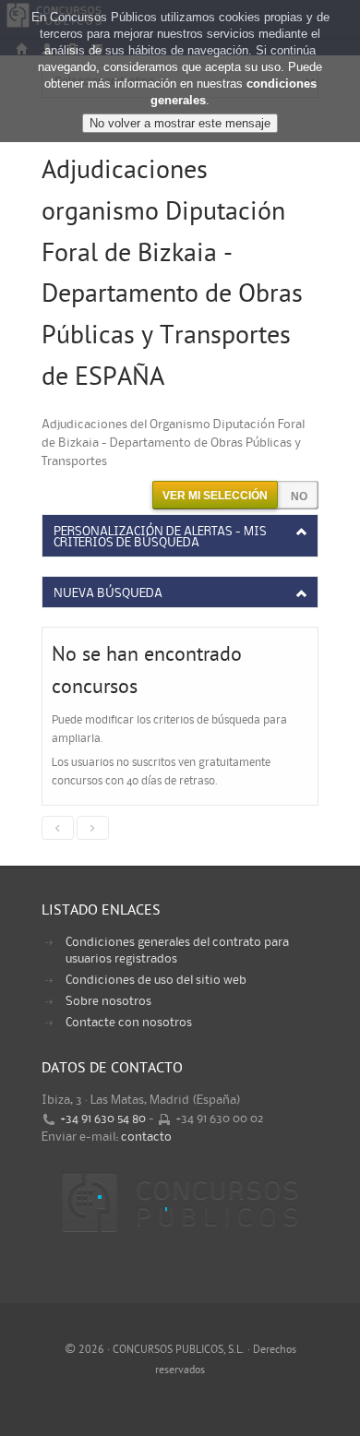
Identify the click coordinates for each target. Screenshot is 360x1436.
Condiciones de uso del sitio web (156, 980)
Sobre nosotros (108, 1001)
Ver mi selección (215, 495)
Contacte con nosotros (129, 1022)
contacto (146, 1137)
